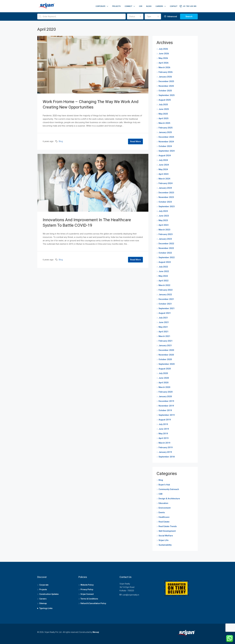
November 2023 (166, 197)
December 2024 (166, 137)
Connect (128, 6)
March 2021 (164, 336)
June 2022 (164, 271)
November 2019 (166, 406)
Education (163, 503)
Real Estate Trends (168, 526)
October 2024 (165, 146)
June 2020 (164, 378)
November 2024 (166, 141)
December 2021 (166, 299)
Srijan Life (163, 540)
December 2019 (166, 401)
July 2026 (163, 49)
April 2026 (163, 63)
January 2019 (165, 452)
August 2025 (165, 100)
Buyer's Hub (164, 484)
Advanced (172, 16)
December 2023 (166, 192)
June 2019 (164, 429)
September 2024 (167, 151)
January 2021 (165, 345)
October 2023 (165, 202)
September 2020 (167, 364)
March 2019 (164, 443)
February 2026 (166, 72)
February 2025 (166, 127)
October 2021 (165, 304)
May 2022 (163, 276)
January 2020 (165, 396)
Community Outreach (169, 489)
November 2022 (166, 248)
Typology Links (45, 608)
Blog (61, 141)
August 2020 (165, 368)
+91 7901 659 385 (189, 6)
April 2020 (163, 382)
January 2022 (165, 294)
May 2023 (163, 220)
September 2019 (167, 415)
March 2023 (164, 229)
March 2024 (164, 178)
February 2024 (166, 183)
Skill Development (167, 531)
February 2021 (166, 341)
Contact (173, 6)
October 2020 (165, 359)
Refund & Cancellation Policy (93, 603)
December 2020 (166, 350)
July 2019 (163, 424)
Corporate (100, 6)
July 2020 (163, 373)
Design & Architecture (169, 498)
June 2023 (164, 216)
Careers (159, 6)
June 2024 (164, 165)
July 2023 (163, 211)
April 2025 (163, 118)
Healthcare (164, 517)
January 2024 (165, 188)
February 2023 (166, 234)
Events (162, 512)
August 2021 (165, 313)
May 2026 (163, 58)
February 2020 (166, 392)
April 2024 (163, 174)
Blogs (148, 6)
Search (188, 16)
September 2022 (167, 257)
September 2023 (167, 206)
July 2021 (163, 317)
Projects (116, 6)
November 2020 (166, 355)
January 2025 (165, 132)
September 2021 (167, 308)
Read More (135, 141)
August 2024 (165, 155)
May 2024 (163, 169)
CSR (140, 6)
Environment (165, 508)
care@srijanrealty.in (130, 595)
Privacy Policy (87, 589)
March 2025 (164, 123)
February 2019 (166, 447)
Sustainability (165, 545)
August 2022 (165, 262)
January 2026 (165, 77)
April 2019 (163, 438)
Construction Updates (49, 594)
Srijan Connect (87, 594)
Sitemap (43, 603)
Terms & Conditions (89, 599)
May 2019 (163, 433)
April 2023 (163, 225)
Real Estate (164, 522)
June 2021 (164, 322)
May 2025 (163, 114)
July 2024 (163, 160)
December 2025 (166, 81)
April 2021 (163, 331)
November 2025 (166, 86)
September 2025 (167, 95)
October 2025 (165, 90)
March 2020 (164, 387)
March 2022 (164, 285)
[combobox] (135, 16)
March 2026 (164, 67)
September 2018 (167, 457)
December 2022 (166, 243)
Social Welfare (166, 535)
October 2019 (165, 410)
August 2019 (165, 419)
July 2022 (163, 267)
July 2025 (163, 104)
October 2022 (165, 253)
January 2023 (165, 239)
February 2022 (166, 290)
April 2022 (163, 280)
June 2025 (164, 109)
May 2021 (163, 327)
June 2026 (164, 53)
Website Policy (87, 585)
